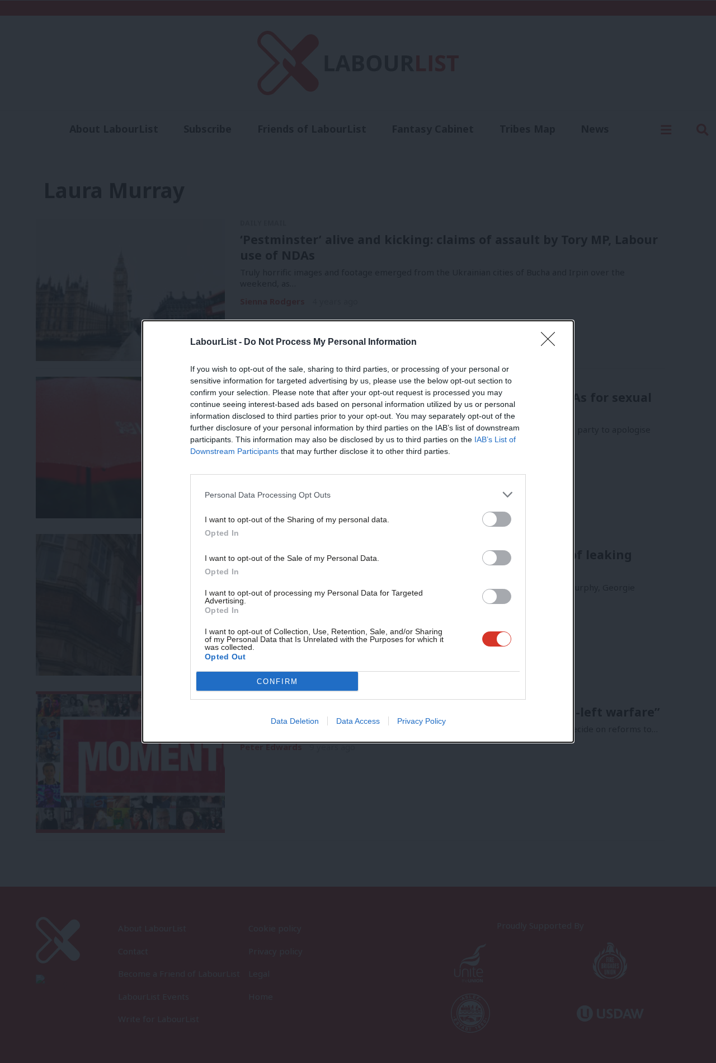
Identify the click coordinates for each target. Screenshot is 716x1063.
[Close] (551, 342)
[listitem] (358, 494)
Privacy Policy (421, 721)
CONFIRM (277, 681)
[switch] (496, 519)
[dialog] (358, 531)
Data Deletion (295, 721)
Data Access (358, 721)
